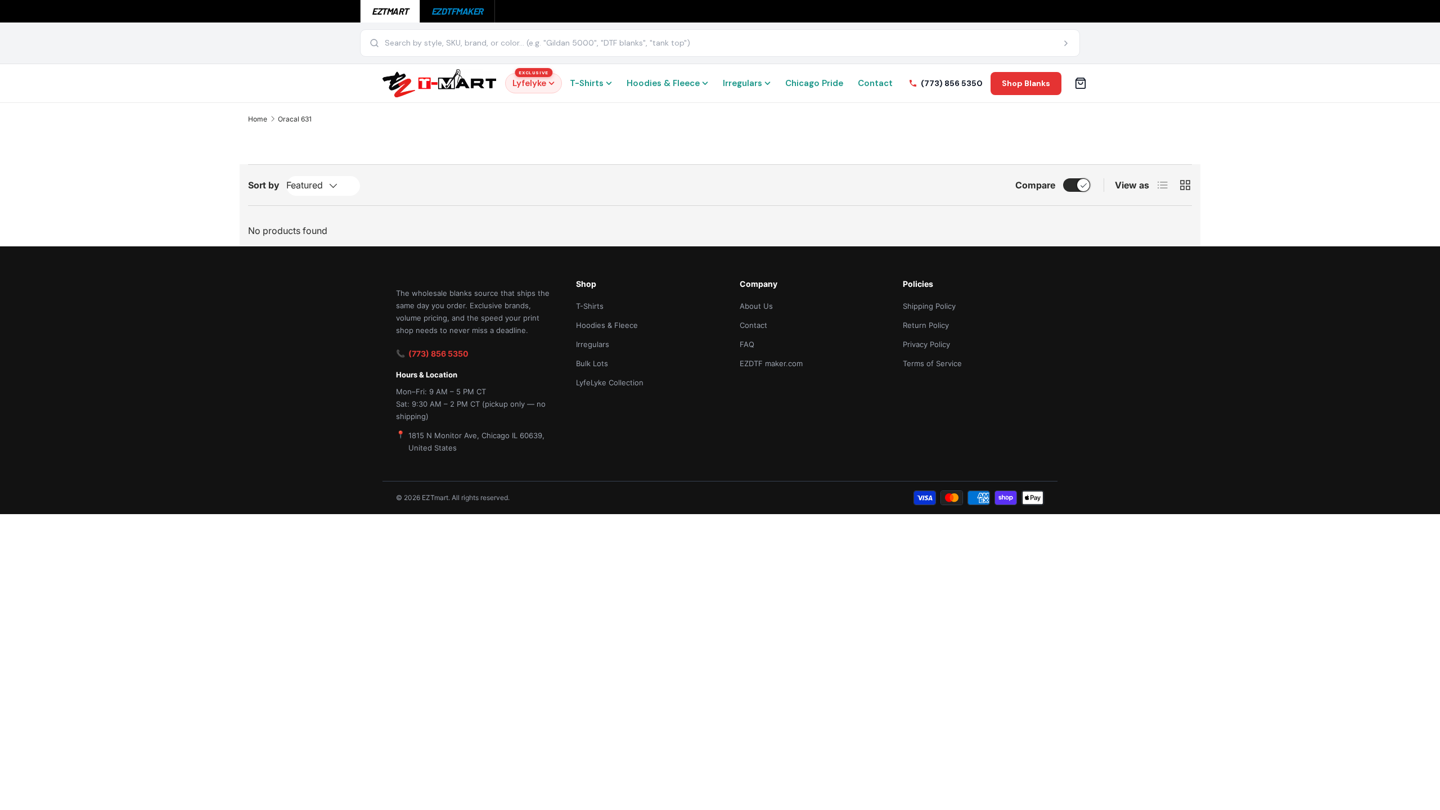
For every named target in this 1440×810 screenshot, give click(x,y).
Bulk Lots (592, 363)
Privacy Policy (926, 344)
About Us (756, 306)
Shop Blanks (1026, 83)
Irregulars (742, 83)
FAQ (747, 344)
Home (257, 119)
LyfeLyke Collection (610, 382)
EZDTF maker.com (771, 363)
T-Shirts (587, 83)
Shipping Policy (929, 306)
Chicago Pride (814, 83)
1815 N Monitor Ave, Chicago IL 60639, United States (476, 441)
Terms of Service (932, 363)
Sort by (264, 185)
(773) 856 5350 (438, 353)
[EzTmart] (439, 83)
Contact (875, 83)
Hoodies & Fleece (663, 83)
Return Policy (926, 325)
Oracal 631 (295, 119)
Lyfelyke (530, 81)
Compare (1035, 185)
